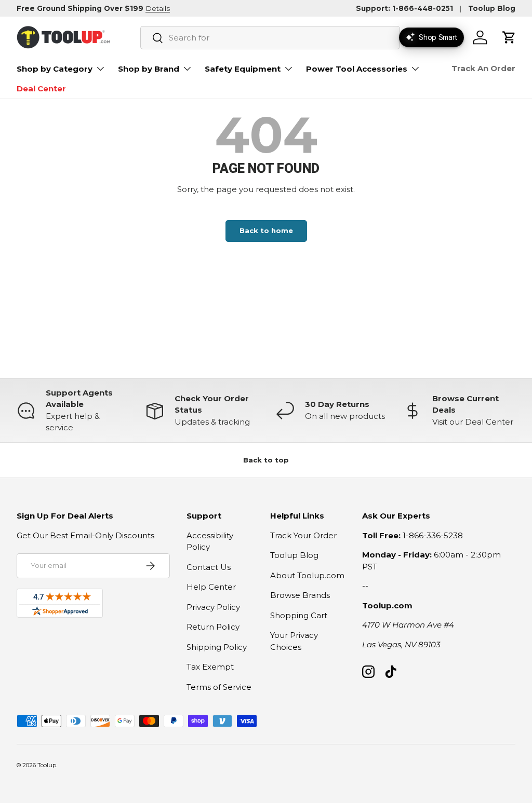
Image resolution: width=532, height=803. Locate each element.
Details (157, 8)
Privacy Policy (213, 607)
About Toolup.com (307, 575)
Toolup (46, 765)
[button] (509, 37)
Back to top (266, 460)
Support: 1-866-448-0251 (404, 8)
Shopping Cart (298, 615)
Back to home (266, 230)
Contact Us (209, 567)
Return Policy (213, 627)
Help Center (211, 587)
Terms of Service (219, 687)
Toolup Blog (491, 8)
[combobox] (270, 37)
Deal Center (41, 88)
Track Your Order (303, 535)
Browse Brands (300, 595)
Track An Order (483, 68)
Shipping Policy (217, 647)
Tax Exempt (210, 667)
